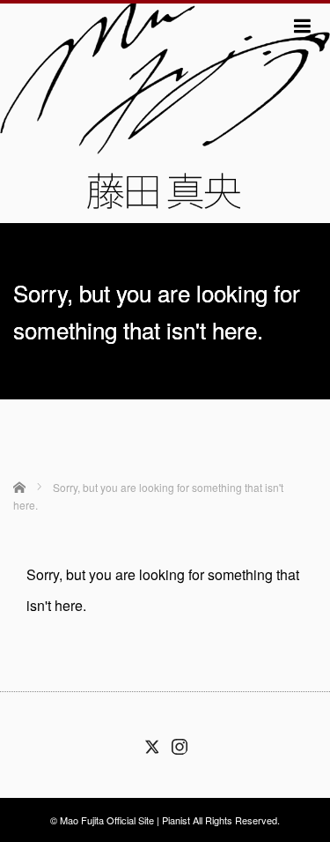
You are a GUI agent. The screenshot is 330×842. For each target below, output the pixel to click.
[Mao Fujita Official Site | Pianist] (165, 111)
